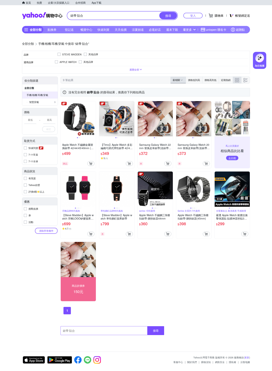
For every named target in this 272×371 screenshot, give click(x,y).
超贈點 (240, 29)
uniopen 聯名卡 (216, 29)
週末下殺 (172, 29)
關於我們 (192, 362)
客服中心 (178, 362)
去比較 (232, 158)
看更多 (187, 29)
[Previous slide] (63, 118)
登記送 (69, 29)
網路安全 (220, 362)
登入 (193, 15)
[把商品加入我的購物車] (90, 163)
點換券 (52, 29)
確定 (48, 129)
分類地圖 (245, 362)
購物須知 (206, 362)
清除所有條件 (46, 230)
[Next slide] (93, 118)
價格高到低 (210, 80)
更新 (246, 357)
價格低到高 (194, 80)
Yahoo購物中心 (42, 15)
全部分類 (29, 88)
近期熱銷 (226, 80)
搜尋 (156, 330)
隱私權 (232, 362)
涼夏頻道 (138, 29)
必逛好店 (155, 29)
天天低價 (121, 29)
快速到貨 (103, 29)
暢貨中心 (86, 29)
